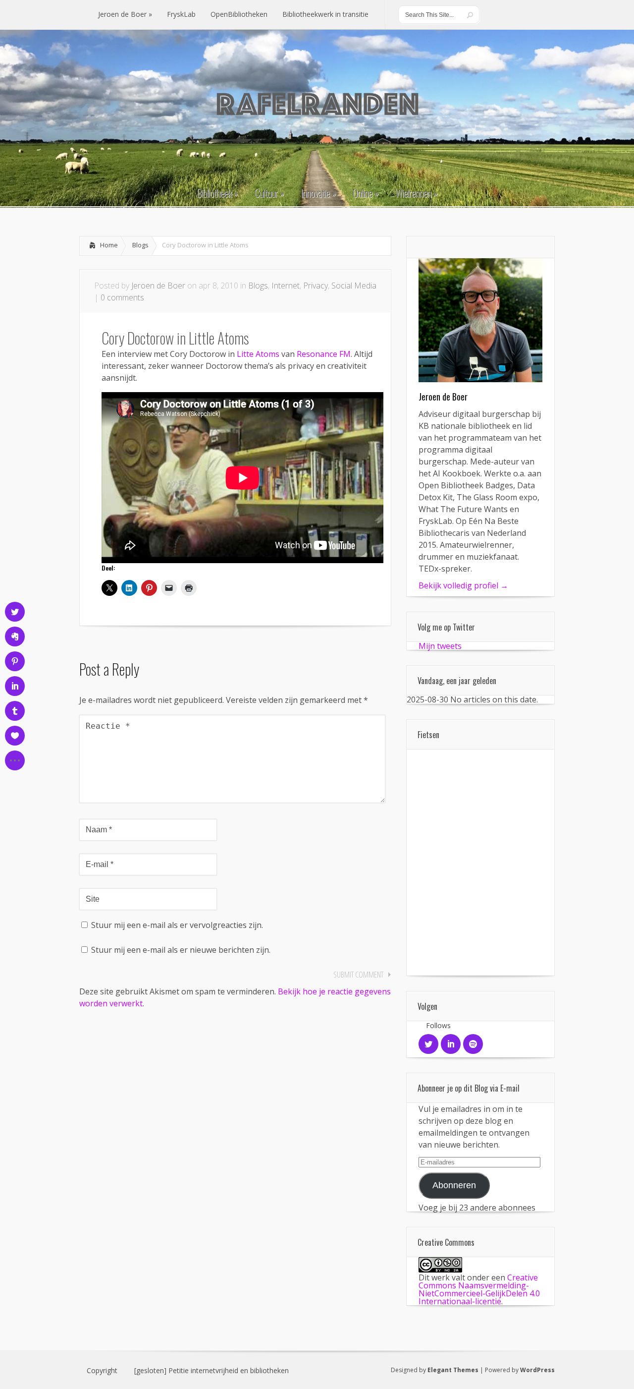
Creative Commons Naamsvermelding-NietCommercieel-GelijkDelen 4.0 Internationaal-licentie (479, 1289)
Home (109, 244)
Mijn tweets (440, 645)
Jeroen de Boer (158, 285)
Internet (285, 285)
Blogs (140, 244)
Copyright (102, 1370)
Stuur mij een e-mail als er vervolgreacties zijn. (177, 925)
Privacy (315, 285)
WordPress (537, 1370)
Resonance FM (324, 353)
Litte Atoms (258, 353)
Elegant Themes (452, 1370)
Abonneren (454, 1185)
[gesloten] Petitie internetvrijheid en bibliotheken (211, 1370)
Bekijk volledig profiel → (463, 585)
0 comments (122, 297)
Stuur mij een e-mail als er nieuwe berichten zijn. (180, 949)
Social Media (353, 285)
